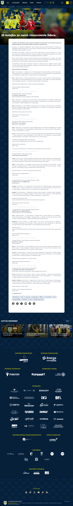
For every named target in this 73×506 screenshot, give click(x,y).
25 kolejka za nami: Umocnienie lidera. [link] (24, 6)
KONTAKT (38, 2)
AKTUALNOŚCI (15, 2)
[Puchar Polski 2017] (48, 3)
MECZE (32, 2)
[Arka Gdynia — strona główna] (2, 3)
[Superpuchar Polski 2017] (50, 3)
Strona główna (4, 6)
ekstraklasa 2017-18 (38, 299)
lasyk (30, 299)
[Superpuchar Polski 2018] (53, 3)
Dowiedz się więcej (12, 503)
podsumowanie (16, 299)
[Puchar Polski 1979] (45, 3)
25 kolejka (24, 299)
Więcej (67, 321)
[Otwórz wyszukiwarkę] (62, 3)
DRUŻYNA (24, 2)
